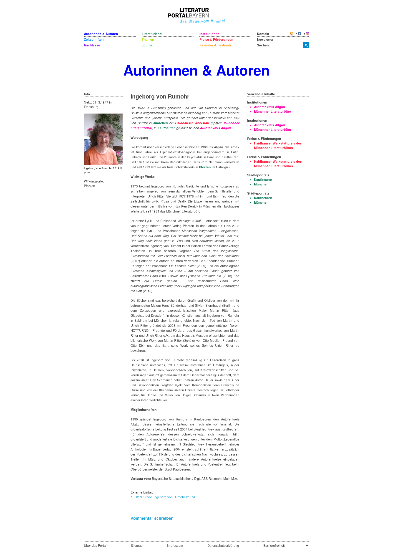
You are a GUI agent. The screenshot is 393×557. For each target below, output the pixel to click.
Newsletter (265, 39)
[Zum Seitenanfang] (307, 544)
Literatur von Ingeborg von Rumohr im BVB (165, 497)
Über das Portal (95, 545)
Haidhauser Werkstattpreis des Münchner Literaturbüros (278, 145)
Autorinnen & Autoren (101, 33)
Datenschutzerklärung (223, 545)
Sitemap (137, 545)
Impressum (175, 545)
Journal (148, 45)
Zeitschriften (94, 39)
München (160, 123)
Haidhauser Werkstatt (192, 123)
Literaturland (152, 33)
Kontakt (263, 33)
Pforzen (205, 167)
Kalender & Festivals (215, 45)
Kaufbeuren (166, 128)
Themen (148, 39)
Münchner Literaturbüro (272, 111)
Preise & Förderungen (216, 39)
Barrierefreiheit (274, 545)
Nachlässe (92, 45)
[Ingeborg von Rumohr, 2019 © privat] (103, 139)
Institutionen (209, 33)
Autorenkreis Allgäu (215, 128)
